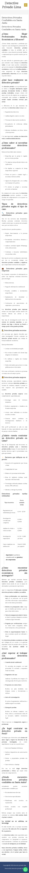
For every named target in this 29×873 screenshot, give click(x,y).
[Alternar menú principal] (25, 5)
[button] (25, 869)
